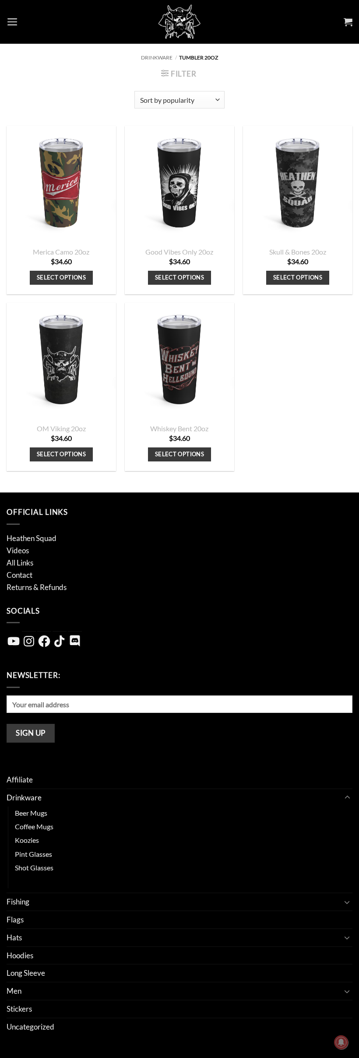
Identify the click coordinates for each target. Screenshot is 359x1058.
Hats (14, 937)
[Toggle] (347, 797)
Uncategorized (30, 1026)
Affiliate (20, 779)
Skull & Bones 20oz (297, 252)
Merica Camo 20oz (61, 252)
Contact (19, 575)
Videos (18, 550)
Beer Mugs (31, 813)
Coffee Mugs (34, 827)
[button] (12, 21)
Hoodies (20, 955)
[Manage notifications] (341, 1042)
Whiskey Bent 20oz (179, 429)
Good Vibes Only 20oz (179, 252)
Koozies (27, 840)
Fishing (18, 901)
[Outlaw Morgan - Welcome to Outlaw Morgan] (179, 22)
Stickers (19, 1008)
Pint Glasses (33, 854)
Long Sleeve (26, 973)
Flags (15, 919)
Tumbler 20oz (35, 881)
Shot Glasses (34, 868)
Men (14, 990)
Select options (61, 277)
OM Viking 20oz (61, 429)
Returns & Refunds (37, 587)
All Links (20, 562)
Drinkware (156, 57)
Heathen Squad (31, 538)
